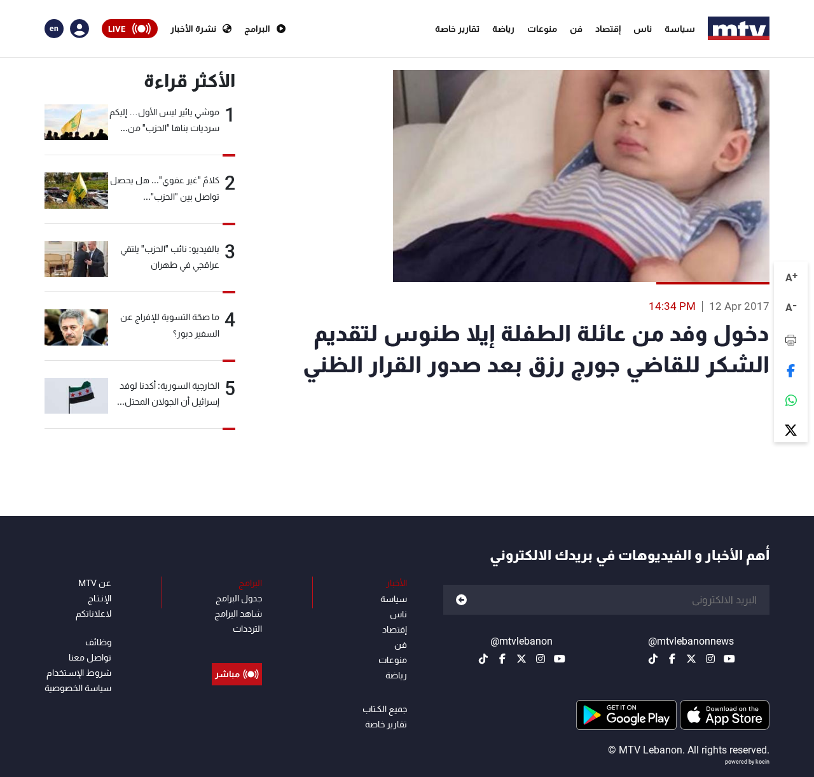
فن (576, 29)
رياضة (503, 29)
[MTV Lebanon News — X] (691, 658)
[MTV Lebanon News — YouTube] (729, 658)
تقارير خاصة (457, 29)
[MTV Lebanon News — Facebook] (672, 658)
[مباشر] (237, 645)
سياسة (680, 29)
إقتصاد (608, 29)
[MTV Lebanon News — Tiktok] (653, 658)
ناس (642, 29)
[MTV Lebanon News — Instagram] (710, 658)
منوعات (542, 29)
